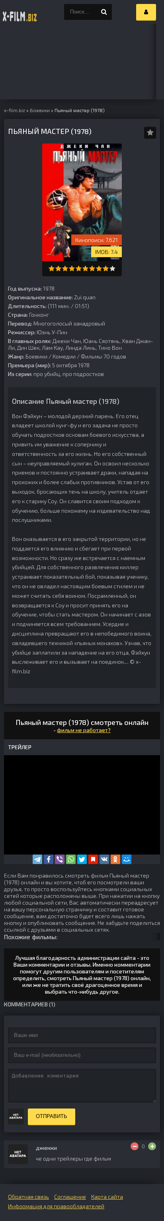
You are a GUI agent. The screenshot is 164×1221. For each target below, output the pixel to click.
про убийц (46, 373)
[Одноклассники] (115, 859)
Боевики (36, 356)
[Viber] (59, 859)
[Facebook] (48, 859)
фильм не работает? (84, 730)
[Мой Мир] (126, 859)
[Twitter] (82, 859)
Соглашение (70, 1196)
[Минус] (135, 1146)
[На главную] (20, 12)
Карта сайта (107, 1196)
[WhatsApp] (71, 859)
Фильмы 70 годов (103, 356)
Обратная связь (28, 1196)
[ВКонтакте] (104, 859)
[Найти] (104, 12)
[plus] (152, 1146)
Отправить (51, 1116)
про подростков (83, 373)
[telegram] (37, 859)
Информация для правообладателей (56, 1206)
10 (112, 268)
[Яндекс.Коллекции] (93, 859)
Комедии (64, 356)
